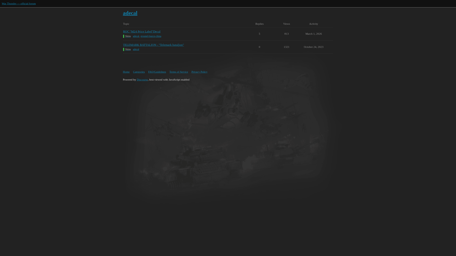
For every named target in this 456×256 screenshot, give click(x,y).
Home (126, 71)
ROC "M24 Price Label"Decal (141, 31)
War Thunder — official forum (19, 3)
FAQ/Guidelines (157, 71)
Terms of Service (178, 71)
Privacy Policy (199, 71)
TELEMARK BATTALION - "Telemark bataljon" (153, 45)
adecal (136, 36)
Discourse (142, 79)
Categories (139, 71)
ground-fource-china (151, 36)
